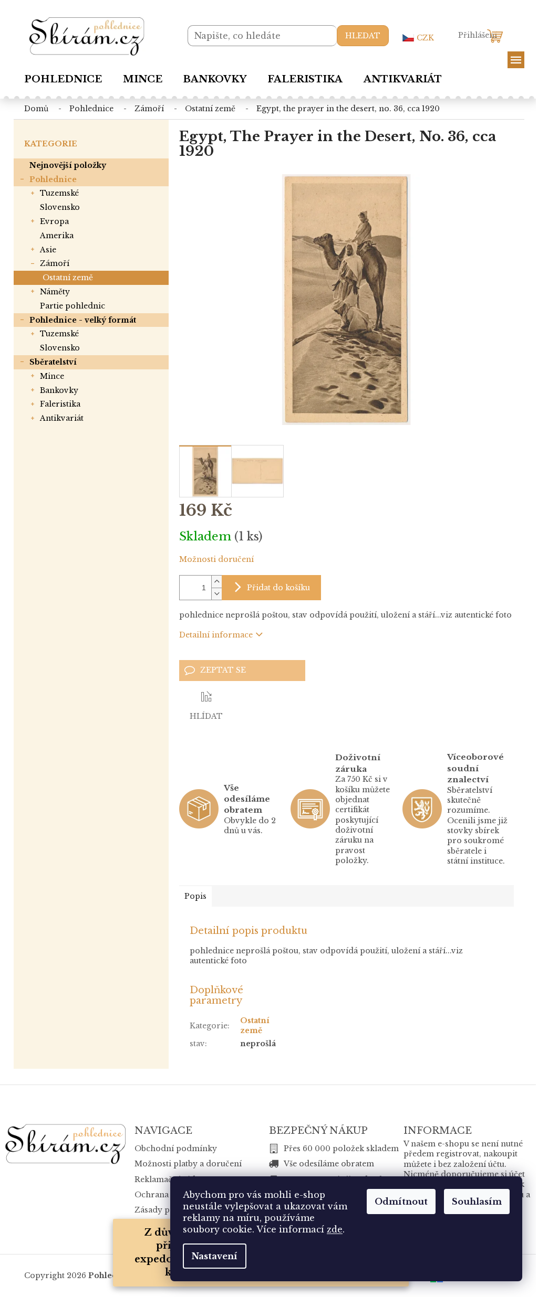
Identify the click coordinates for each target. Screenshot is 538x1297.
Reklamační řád (164, 1179)
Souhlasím (477, 1201)
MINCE (52, 376)
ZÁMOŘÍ (54, 263)
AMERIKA (57, 235)
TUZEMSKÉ (59, 193)
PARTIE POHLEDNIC (72, 306)
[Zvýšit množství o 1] (216, 582)
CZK (425, 37)
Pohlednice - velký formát (82, 320)
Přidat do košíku (278, 587)
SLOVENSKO (60, 207)
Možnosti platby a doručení (188, 1163)
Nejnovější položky (67, 165)
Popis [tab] (195, 896)
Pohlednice (53, 179)
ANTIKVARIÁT (62, 418)
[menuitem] (63, 79)
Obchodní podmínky (175, 1148)
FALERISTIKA (60, 404)
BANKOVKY (59, 390)
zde (335, 1229)
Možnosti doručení (216, 559)
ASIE (48, 249)
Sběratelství (53, 362)
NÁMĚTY (55, 291)
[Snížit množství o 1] (216, 594)
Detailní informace (216, 635)
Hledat (362, 35)
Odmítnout (401, 1201)
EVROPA (54, 221)
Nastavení (214, 1256)
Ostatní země (68, 277)
